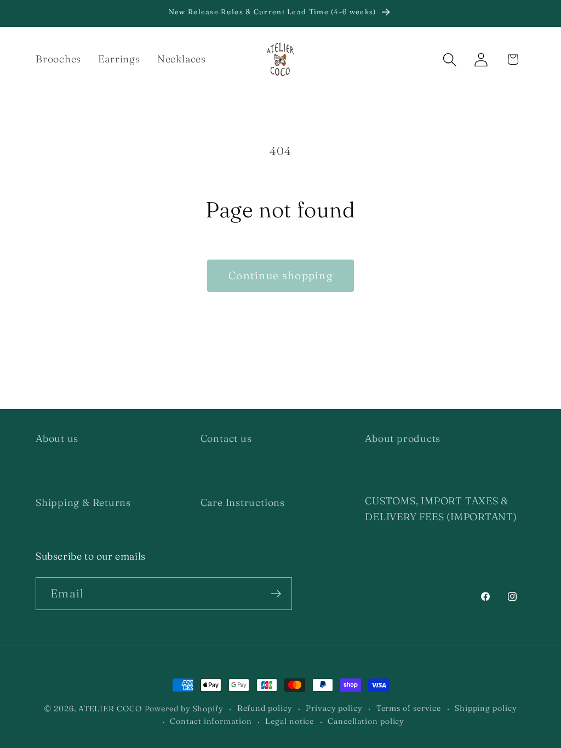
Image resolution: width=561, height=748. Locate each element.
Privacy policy (334, 708)
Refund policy (265, 708)
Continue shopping (280, 275)
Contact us (226, 438)
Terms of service (409, 708)
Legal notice (289, 721)
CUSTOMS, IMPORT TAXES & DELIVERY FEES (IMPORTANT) (441, 508)
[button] (450, 59)
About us (57, 438)
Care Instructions (243, 502)
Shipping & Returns (83, 502)
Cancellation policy (366, 721)
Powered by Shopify (184, 709)
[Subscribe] (275, 594)
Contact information (210, 721)
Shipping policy (486, 708)
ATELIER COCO (110, 709)
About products (402, 438)
